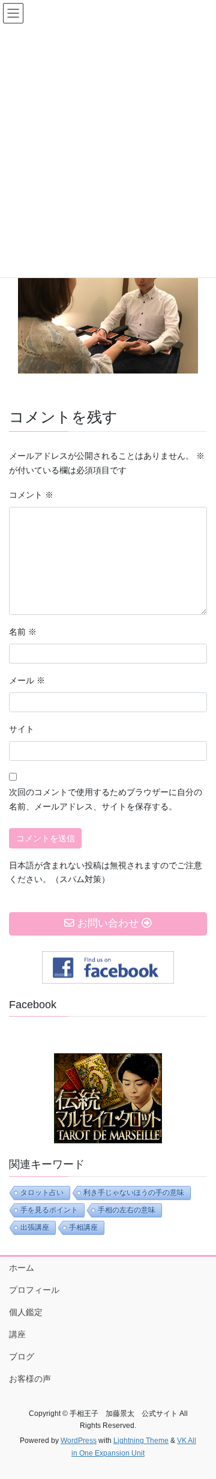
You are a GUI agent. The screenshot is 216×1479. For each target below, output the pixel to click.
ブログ (21, 1356)
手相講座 (83, 1227)
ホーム (21, 1267)
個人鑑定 (26, 1312)
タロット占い (42, 1192)
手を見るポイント (49, 1210)
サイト (21, 729)
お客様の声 (30, 1379)
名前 (23, 632)
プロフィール (34, 1290)
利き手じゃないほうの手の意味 (133, 1192)
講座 (17, 1334)
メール (27, 680)
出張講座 (34, 1227)
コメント (31, 495)
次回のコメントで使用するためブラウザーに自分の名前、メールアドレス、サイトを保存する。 (105, 799)
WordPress (79, 1440)
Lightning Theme (141, 1440)
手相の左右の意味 (126, 1210)
